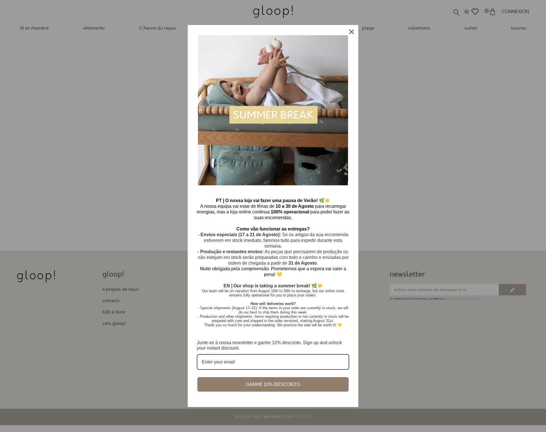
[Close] (351, 32)
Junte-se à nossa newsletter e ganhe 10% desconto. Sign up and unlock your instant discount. (269, 345)
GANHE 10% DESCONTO (273, 384)
